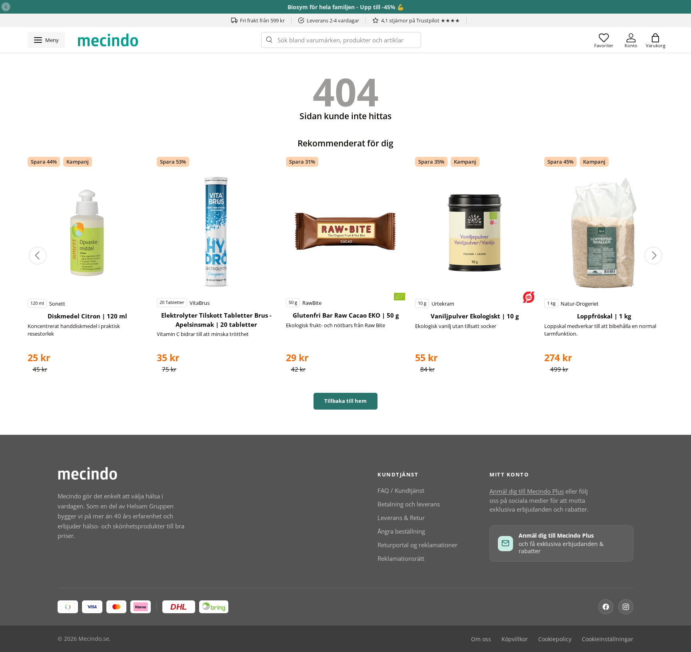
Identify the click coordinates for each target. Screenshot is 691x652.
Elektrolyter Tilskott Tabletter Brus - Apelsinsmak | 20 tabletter (216, 319)
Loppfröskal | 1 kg (604, 316)
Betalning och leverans (408, 504)
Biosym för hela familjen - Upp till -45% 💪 (346, 7)
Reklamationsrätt (400, 558)
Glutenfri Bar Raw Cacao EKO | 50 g (346, 315)
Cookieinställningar (607, 639)
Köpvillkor (514, 639)
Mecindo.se (93, 638)
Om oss (481, 639)
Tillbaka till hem (345, 400)
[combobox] (341, 40)
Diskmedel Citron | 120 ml (87, 316)
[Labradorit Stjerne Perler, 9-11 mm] (87, 232)
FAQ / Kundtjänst (400, 490)
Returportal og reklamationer (417, 544)
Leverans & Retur (401, 517)
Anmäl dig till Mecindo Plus (526, 491)
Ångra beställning (401, 531)
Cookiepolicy (554, 639)
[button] (655, 40)
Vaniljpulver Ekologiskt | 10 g (475, 316)
